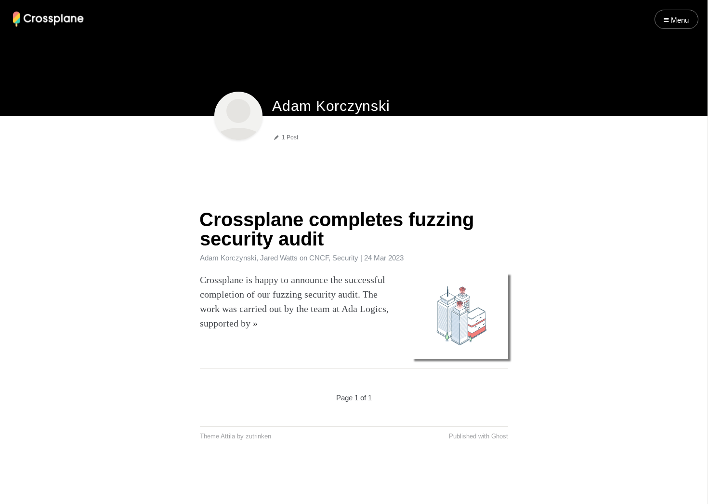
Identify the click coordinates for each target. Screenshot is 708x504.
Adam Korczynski (228, 258)
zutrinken (258, 436)
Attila (228, 436)
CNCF (318, 258)
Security (345, 258)
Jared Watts (279, 258)
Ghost (499, 436)
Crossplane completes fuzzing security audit (336, 229)
